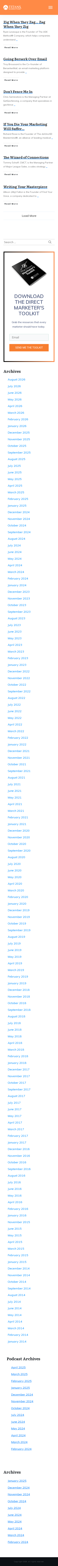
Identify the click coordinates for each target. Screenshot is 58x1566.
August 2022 (16, 698)
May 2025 (15, 479)
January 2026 (17, 426)
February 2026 (18, 419)
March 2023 (16, 651)
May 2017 (15, 1116)
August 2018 (16, 1016)
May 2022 (15, 718)
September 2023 (19, 612)
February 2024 (18, 578)
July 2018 (14, 1023)
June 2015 (15, 1228)
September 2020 (19, 850)
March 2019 (16, 970)
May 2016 (15, 1195)
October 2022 (17, 684)
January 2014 (17, 1341)
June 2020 (15, 870)
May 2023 (15, 638)
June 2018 (15, 1029)
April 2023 (15, 645)
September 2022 (19, 691)
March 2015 (16, 1248)
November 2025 (19, 439)
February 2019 (18, 976)
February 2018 (18, 1056)
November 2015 (19, 1222)
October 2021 (17, 764)
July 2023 (14, 625)
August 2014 (16, 1295)
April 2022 (15, 724)
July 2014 (14, 1302)
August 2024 (16, 538)
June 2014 (15, 1308)
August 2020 (16, 857)
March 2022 (16, 731)
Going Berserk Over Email (25, 58)
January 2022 (17, 744)
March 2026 (16, 413)
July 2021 (14, 784)
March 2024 (16, 572)
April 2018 (15, 1043)
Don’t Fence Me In (18, 91)
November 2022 (19, 678)
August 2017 (16, 1096)
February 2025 (18, 499)
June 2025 (15, 472)
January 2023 (17, 665)
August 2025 (16, 459)
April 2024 (15, 565)
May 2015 (15, 1235)
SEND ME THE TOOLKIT (29, 347)
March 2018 (16, 1049)
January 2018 (17, 1063)
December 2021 (19, 751)
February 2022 (18, 738)
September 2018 (19, 1010)
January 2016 (17, 1215)
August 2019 (16, 937)
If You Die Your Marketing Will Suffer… (25, 126)
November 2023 (19, 598)
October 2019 (17, 923)
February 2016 (18, 1209)
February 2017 (18, 1136)
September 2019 (19, 930)
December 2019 (19, 910)
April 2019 (15, 963)
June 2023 (15, 631)
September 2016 (19, 1169)
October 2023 (17, 605)
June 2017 (15, 1109)
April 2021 (15, 804)
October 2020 (17, 844)
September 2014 (19, 1288)
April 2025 (15, 485)
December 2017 (19, 1069)
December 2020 (19, 830)
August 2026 (16, 379)
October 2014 (17, 1282)
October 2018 (17, 1003)
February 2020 (18, 897)
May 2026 (15, 399)
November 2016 (19, 1156)
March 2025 (16, 492)
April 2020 (15, 883)
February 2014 (18, 1335)
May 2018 (15, 1036)
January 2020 (17, 903)
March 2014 (16, 1328)
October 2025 (17, 446)
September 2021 (19, 771)
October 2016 (17, 1162)
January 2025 (17, 505)
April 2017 (15, 1122)
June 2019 (15, 950)
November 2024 (19, 519)
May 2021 (15, 797)
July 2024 (14, 545)
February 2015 (18, 1255)
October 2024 (17, 525)
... (17, 39)
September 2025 (19, 452)
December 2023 (19, 592)
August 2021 (16, 777)
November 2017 (19, 1076)
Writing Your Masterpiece (25, 186)
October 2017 (17, 1082)
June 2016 (15, 1189)
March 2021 (16, 811)
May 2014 (15, 1315)
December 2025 (19, 432)
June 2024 (15, 552)
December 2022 (19, 671)
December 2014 (19, 1268)
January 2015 (17, 1262)
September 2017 (19, 1089)
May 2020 (15, 877)
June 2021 (15, 791)
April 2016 (15, 1202)
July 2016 (14, 1182)
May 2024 (15, 558)
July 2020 (14, 864)
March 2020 (16, 890)
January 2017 (17, 1142)
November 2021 (19, 758)
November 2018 (19, 996)
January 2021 (17, 824)
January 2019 (17, 983)
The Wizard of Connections (26, 157)
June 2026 (15, 393)
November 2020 (19, 837)
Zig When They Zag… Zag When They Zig (24, 24)
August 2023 (16, 618)
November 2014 (19, 1275)
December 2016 (19, 1149)
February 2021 (18, 817)
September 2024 (19, 532)
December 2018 (19, 990)
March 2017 (16, 1129)
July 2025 (14, 466)
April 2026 (15, 406)
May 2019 (15, 957)
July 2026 (14, 386)
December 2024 (19, 512)
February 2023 (18, 658)
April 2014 (15, 1321)
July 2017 (14, 1102)
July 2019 (14, 943)
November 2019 (19, 917)
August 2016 (16, 1175)
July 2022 (14, 704)
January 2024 (17, 585)
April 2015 (15, 1242)
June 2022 (15, 711)
